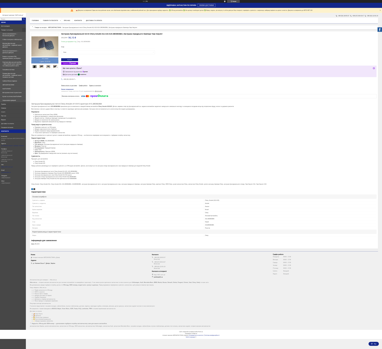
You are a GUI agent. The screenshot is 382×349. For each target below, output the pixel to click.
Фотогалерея (5, 26)
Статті (3, 112)
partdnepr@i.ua (6, 172)
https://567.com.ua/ (7, 167)
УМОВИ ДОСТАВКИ (206, 5)
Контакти (78, 20)
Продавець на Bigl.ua (191, 333)
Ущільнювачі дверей (9, 100)
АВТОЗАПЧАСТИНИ (8, 85)
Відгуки (3, 120)
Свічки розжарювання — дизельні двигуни (10, 51)
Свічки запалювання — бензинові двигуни (9, 34)
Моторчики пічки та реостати (11, 92)
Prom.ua (200, 331)
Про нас (3, 116)
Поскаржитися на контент (196, 335)
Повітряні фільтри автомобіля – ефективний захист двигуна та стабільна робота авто (11, 64)
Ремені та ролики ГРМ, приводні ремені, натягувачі (11, 57)
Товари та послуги (7, 30)
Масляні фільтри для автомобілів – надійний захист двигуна (12, 45)
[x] (34, 189)
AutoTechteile (6, 89)
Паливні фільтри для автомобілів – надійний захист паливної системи (12, 75)
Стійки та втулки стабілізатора (12, 39)
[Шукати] (24, 19)
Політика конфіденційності (212, 335)
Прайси (3, 104)
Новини (3, 108)
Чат (375, 344)
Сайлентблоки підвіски (9, 81)
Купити (69, 60)
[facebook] (32, 189)
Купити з (66, 63)
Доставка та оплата (7, 123)
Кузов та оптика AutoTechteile (11, 96)
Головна (35, 20)
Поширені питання (7, 127)
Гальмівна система (8, 69)
